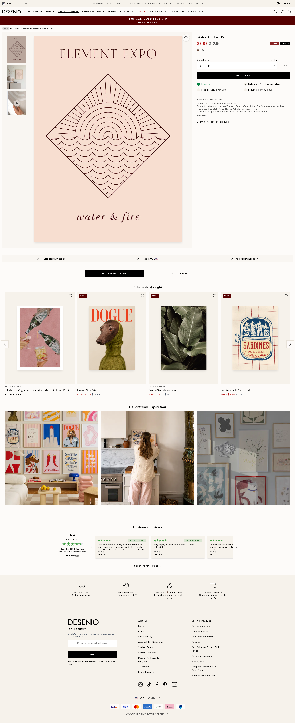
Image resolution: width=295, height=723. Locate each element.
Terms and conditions (203, 636)
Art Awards (143, 666)
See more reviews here (147, 565)
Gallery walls (157, 11)
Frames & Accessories (121, 11)
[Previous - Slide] (5, 344)
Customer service (201, 626)
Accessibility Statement (150, 642)
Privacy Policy (88, 661)
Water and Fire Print (43, 28)
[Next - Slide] (290, 344)
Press (141, 626)
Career (142, 631)
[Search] (275, 11)
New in (50, 11)
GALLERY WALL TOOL (114, 273)
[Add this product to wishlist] (186, 37)
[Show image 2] (16, 77)
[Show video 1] (16, 103)
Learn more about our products (213, 122)
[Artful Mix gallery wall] (243, 458)
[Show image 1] (16, 49)
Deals (141, 11)
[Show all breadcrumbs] (5, 28)
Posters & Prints (68, 11)
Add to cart (244, 75)
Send (92, 654)
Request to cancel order (204, 675)
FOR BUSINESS (195, 11)
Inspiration (177, 11)
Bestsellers (35, 11)
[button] (284, 65)
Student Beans (145, 647)
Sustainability (145, 636)
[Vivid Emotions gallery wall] (51, 458)
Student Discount (147, 652)
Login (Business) (146, 672)
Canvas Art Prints (93, 11)
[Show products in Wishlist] (282, 11)
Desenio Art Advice (201, 621)
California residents (202, 656)
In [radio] (276, 60)
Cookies (196, 642)
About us (143, 621)
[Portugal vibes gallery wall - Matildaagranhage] (147, 458)
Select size (203, 60)
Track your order (200, 631)
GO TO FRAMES (181, 273)
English (20, 3)
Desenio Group (155, 714)
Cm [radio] (271, 60)
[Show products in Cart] (289, 11)
